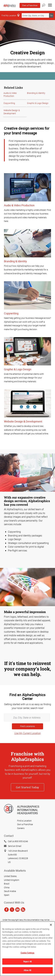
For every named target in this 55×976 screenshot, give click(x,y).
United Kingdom (11, 879)
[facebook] (6, 909)
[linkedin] (17, 909)
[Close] (51, 924)
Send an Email (14, 846)
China (6, 887)
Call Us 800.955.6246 (18, 841)
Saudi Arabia (10, 891)
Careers (20, 828)
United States (10, 876)
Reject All (27, 961)
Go (51, 15)
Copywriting (9, 103)
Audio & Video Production (10, 95)
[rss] (23, 909)
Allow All (27, 970)
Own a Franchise (29, 5)
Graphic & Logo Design (37, 103)
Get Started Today (27, 787)
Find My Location (9, 15)
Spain (6, 894)
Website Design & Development (12, 112)
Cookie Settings (28, 952)
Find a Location (24, 820)
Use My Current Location (27, 733)
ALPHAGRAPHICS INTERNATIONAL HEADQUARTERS (28, 810)
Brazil (6, 883)
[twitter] (12, 909)
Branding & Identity (36, 93)
